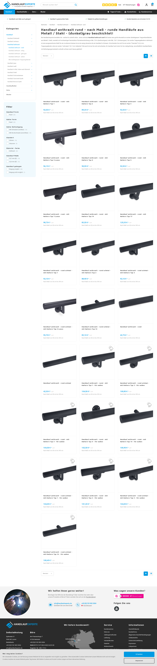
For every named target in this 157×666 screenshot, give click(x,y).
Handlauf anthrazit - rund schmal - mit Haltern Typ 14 (96, 328)
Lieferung (107, 638)
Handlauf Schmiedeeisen (15, 75)
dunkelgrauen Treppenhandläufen (141, 37)
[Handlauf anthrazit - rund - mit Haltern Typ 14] (97, 193)
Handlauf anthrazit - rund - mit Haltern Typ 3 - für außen (56, 440)
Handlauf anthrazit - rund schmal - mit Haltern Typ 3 (134, 271)
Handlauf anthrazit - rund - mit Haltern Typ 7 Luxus (56, 215)
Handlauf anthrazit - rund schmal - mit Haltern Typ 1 (57, 271)
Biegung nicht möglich (17, 172)
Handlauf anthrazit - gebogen (18, 54)
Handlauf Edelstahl (13, 38)
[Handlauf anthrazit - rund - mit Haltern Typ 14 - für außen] (135, 418)
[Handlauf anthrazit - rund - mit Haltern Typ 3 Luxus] (58, 137)
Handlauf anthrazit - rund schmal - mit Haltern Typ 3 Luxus (57, 328)
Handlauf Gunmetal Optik (15, 79)
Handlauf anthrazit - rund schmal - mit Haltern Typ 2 (96, 271)
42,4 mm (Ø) (14, 162)
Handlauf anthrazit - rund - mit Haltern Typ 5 (133, 159)
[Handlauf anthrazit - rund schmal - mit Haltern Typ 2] (97, 249)
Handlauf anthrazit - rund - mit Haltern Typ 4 (95, 159)
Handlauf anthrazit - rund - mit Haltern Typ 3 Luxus (56, 159)
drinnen (13, 140)
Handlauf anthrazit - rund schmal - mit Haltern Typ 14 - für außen (57, 553)
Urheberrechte (133, 638)
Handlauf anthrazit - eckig (16, 51)
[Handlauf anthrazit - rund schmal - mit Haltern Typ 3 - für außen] (135, 474)
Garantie (106, 643)
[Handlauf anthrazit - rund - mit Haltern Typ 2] (97, 80)
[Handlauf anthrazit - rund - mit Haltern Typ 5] (135, 137)
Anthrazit (13, 151)
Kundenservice (146, 12)
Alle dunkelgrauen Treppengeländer (19, 60)
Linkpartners (132, 646)
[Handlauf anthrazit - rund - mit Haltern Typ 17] (135, 193)
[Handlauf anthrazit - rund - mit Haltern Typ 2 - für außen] (97, 474)
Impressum (132, 643)
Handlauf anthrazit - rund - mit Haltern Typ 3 (133, 103)
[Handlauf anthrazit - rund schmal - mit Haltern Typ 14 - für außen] (58, 531)
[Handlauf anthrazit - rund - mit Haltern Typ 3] (135, 80)
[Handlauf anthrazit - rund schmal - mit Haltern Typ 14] (97, 305)
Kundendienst (91, 597)
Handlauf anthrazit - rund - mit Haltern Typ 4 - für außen (95, 440)
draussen (13, 144)
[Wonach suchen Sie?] (76, 5)
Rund (12, 115)
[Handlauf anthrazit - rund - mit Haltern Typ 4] (97, 137)
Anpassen (139, 661)
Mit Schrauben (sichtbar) (18, 130)
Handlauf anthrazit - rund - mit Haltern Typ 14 (95, 215)
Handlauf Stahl (12, 72)
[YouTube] (116, 608)
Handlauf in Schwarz (102, 43)
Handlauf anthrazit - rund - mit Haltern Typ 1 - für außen (95, 384)
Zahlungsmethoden (110, 635)
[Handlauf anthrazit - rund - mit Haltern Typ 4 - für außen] (97, 418)
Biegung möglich (15, 169)
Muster (43, 12)
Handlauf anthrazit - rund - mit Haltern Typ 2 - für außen (95, 497)
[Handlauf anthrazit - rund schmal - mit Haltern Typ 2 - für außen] (135, 362)
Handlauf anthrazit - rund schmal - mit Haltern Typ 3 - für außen (134, 497)
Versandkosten (109, 641)
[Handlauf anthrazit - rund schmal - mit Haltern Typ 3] (135, 249)
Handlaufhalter (22, 12)
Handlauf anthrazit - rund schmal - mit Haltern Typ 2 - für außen (134, 384)
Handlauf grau (11, 63)
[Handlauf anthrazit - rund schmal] (58, 362)
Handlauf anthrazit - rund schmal (57, 383)
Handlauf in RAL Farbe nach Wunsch (18, 69)
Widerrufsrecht (108, 646)
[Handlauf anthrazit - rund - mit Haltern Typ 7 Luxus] (58, 193)
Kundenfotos (131, 12)
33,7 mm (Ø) (14, 158)
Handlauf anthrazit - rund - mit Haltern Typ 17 (133, 215)
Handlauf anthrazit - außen (17, 57)
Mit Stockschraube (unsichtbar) (20, 133)
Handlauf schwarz (13, 41)
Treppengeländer (139, 40)
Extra (34, 12)
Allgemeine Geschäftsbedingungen (140, 635)
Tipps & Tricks (115, 12)
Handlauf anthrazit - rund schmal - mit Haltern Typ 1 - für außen (57, 497)
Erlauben (139, 654)
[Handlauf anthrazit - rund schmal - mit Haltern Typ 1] (58, 249)
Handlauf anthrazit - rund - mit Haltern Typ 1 (56, 103)
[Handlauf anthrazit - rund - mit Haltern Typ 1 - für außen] (97, 362)
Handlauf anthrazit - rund (16, 48)
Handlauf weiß (11, 66)
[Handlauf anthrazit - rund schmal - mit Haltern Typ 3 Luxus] (58, 305)
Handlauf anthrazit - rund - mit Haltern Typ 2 (95, 103)
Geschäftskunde (134, 629)
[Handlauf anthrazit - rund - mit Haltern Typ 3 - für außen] (58, 418)
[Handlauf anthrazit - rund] (135, 305)
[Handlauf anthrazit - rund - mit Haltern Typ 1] (58, 80)
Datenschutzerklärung (135, 641)
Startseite (44, 25)
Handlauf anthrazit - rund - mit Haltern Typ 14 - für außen (133, 440)
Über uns (107, 632)
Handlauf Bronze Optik (14, 82)
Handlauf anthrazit (13, 45)
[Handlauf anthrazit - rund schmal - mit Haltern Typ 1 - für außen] (58, 474)
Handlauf (8, 12)
